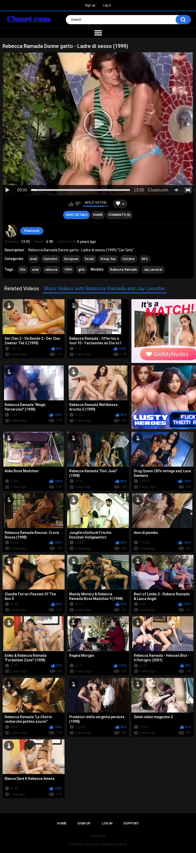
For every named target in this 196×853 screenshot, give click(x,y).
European (71, 259)
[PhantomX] (11, 231)
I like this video (71, 203)
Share (98, 215)
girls (81, 269)
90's (145, 259)
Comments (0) (119, 215)
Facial (89, 259)
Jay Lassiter (153, 269)
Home (61, 823)
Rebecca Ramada (123, 269)
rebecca (51, 269)
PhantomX (32, 231)
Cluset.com (93, 844)
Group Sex (108, 259)
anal (35, 269)
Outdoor (128, 259)
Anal (33, 259)
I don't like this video (77, 203)
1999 (68, 269)
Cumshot (51, 259)
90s (23, 269)
